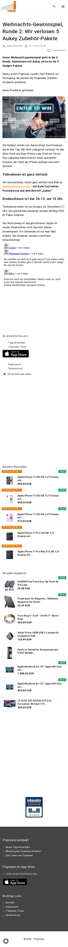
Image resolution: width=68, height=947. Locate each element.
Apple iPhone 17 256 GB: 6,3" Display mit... (38, 479)
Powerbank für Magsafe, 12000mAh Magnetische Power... (37, 600)
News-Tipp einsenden (18, 847)
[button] (6, 941)
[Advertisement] (34, 420)
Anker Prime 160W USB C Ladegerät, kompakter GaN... (38, 634)
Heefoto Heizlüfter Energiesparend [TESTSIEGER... (37, 651)
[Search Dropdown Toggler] (54, 6)
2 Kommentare (59, 50)
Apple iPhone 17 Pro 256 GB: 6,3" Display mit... (35, 534)
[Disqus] (34, 283)
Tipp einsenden (16, 342)
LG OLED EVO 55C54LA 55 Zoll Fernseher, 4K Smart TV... (34, 702)
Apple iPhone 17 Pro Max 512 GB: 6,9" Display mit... (38, 553)
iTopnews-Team (17, 346)
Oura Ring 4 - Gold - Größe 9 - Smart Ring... (38, 617)
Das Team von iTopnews (19, 855)
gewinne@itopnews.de (16, 186)
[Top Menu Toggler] (63, 6)
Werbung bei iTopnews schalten (23, 851)
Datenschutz (15, 368)
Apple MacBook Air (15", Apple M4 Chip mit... (39, 668)
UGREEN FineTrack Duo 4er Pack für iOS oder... (38, 583)
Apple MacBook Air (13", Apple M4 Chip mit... (39, 685)
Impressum (14, 364)
